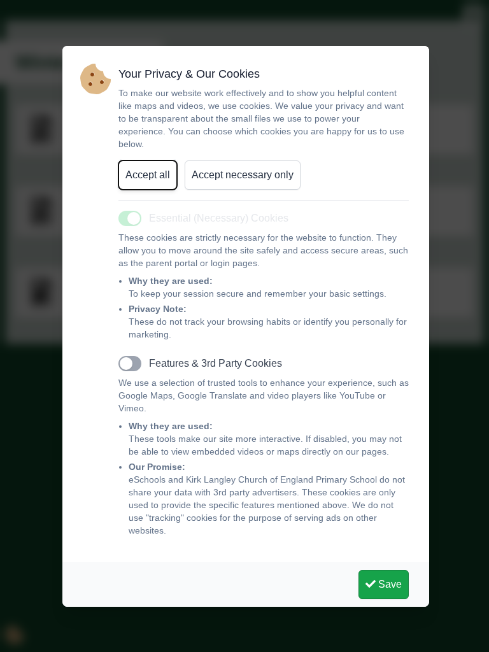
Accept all (147, 174)
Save (389, 584)
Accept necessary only (243, 174)
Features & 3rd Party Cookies (215, 363)
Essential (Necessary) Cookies (218, 218)
